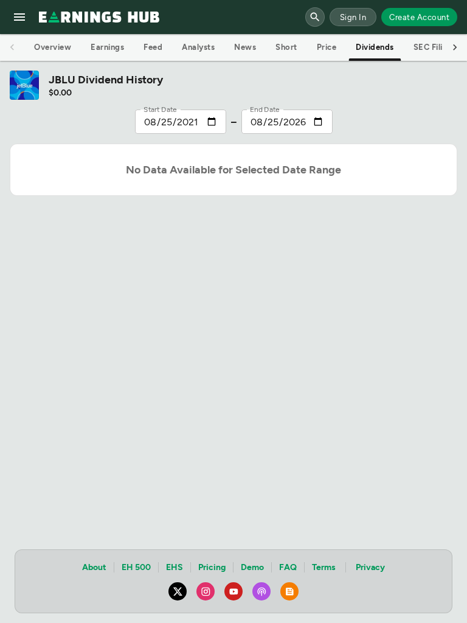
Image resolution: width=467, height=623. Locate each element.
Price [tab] (327, 47)
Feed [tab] (153, 47)
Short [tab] (286, 47)
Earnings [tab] (107, 47)
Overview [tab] (52, 47)
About (94, 567)
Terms (324, 567)
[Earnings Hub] (99, 17)
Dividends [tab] (375, 47)
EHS (174, 567)
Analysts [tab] (198, 47)
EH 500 (136, 567)
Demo (252, 567)
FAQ (288, 567)
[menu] (19, 17)
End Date (265, 109)
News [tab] (245, 47)
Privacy (370, 567)
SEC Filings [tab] (435, 47)
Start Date (160, 109)
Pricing (212, 567)
